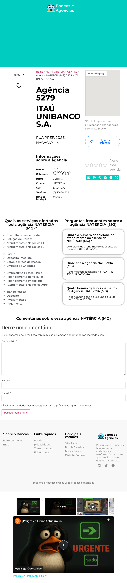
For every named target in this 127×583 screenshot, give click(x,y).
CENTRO (72, 71)
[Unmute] (18, 513)
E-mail (6, 393)
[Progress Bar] (28, 511)
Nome (6, 380)
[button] (24, 74)
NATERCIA (58, 71)
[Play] (14, 513)
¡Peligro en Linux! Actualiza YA (42, 521)
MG (48, 71)
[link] (18, 521)
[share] (108, 519)
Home (39, 71)
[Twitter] (106, 466)
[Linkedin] (99, 466)
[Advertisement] (63, 40)
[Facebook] (113, 466)
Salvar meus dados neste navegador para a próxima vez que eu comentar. (48, 405)
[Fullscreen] (42, 513)
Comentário (9, 341)
